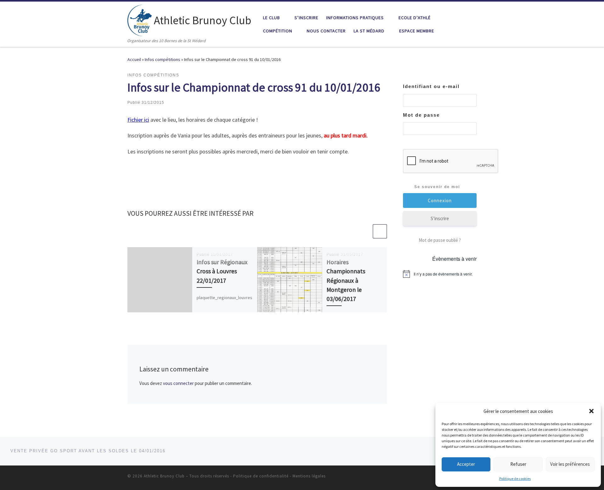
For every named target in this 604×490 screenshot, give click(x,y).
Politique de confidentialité (260, 476)
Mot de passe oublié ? (440, 240)
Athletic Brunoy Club (164, 476)
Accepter (466, 464)
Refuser (518, 464)
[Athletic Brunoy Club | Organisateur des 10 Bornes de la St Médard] (139, 19)
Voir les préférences (570, 464)
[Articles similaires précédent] (365, 231)
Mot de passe (421, 115)
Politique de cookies (515, 478)
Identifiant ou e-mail (431, 86)
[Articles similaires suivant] (380, 231)
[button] (591, 411)
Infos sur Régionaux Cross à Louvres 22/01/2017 (222, 271)
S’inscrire (440, 218)
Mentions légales (309, 476)
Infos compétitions (162, 59)
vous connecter (178, 383)
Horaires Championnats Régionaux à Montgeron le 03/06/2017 (346, 280)
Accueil (134, 59)
